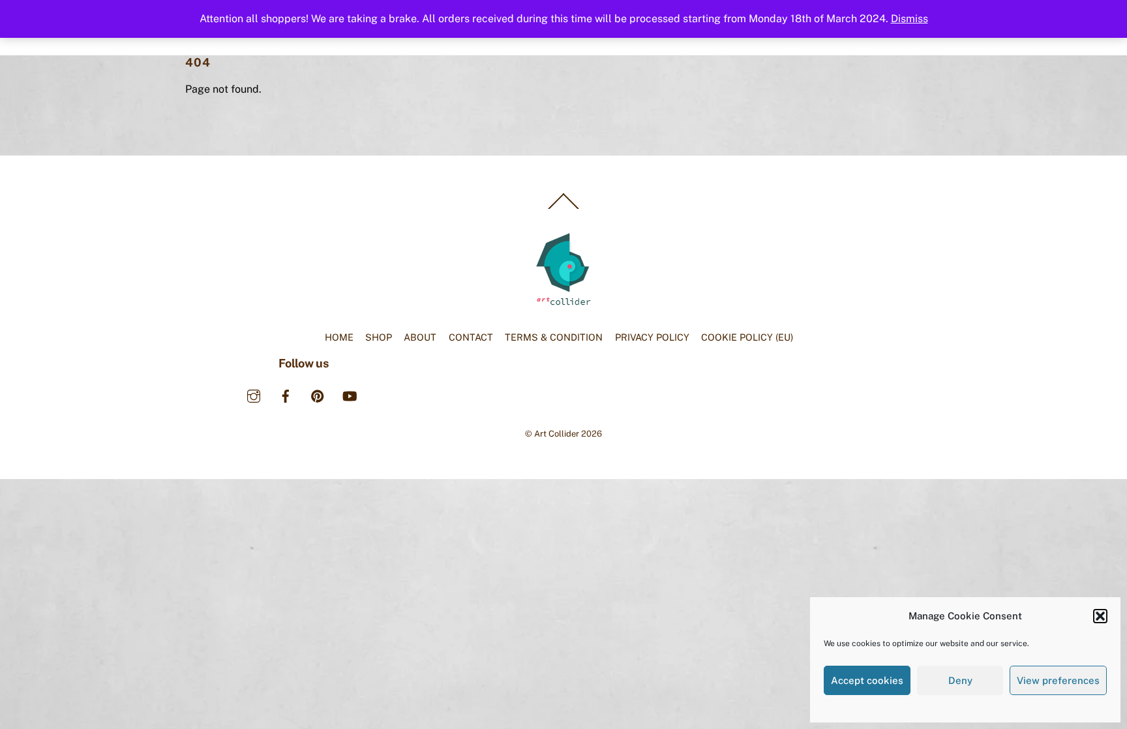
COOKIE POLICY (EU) (747, 337)
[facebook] (286, 394)
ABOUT (420, 337)
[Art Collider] (563, 304)
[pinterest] (318, 394)
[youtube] (350, 394)
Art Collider (556, 434)
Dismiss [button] (909, 18)
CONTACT (471, 337)
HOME (339, 337)
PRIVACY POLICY (652, 337)
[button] (1100, 616)
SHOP (378, 337)
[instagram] (254, 394)
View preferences (1058, 680)
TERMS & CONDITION (554, 337)
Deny (960, 680)
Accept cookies (867, 680)
